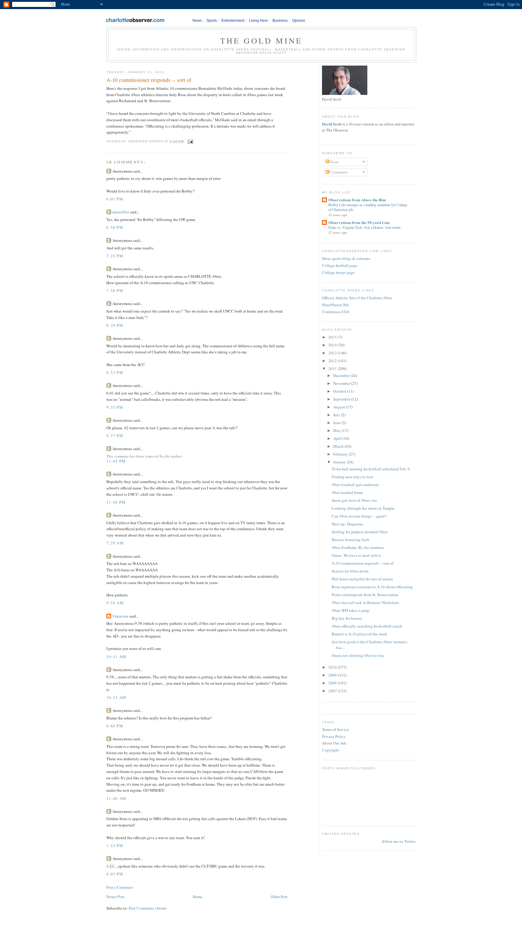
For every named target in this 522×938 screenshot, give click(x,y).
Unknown (120, 616)
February (341, 454)
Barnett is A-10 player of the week (359, 634)
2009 (333, 675)
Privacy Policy (334, 736)
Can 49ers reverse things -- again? (359, 516)
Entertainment (232, 20)
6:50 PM (114, 227)
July (337, 414)
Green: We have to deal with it (356, 555)
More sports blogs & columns (346, 258)
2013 (333, 352)
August (339, 407)
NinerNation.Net (335, 304)
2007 (333, 690)
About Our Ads (334, 743)
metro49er (120, 212)
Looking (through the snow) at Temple (363, 508)
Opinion (298, 20)
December (341, 375)
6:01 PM (114, 199)
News (197, 20)
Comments (338, 172)
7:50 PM (114, 290)
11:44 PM (116, 461)
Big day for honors (347, 618)
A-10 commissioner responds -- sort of (148, 79)
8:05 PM (114, 874)
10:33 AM (116, 697)
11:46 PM (116, 502)
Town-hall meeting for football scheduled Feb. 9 (371, 469)
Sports (211, 20)
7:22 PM (114, 255)
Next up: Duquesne (347, 524)
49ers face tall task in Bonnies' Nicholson (365, 602)
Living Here (258, 20)
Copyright (330, 750)
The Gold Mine (261, 40)
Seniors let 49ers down (350, 571)
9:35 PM (114, 407)
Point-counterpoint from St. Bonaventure (365, 594)
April (338, 438)
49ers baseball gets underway (355, 484)
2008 (333, 683)
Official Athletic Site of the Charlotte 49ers (357, 297)
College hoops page (338, 272)
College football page (339, 265)
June (337, 422)
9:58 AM (115, 602)
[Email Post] (189, 141)
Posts (334, 161)
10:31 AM (116, 656)
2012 (333, 360)
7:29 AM (115, 543)
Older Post (279, 896)
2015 (333, 337)
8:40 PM (114, 726)
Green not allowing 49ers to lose (358, 655)
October (340, 391)
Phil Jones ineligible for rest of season (362, 579)
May (337, 430)
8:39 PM (114, 325)
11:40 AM (116, 798)
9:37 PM (114, 435)
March (339, 446)
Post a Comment (119, 887)
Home (197, 896)
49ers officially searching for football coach (367, 626)
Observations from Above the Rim (357, 200)
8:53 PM (114, 372)
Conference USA (335, 311)
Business (280, 20)
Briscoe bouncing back (350, 539)
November (342, 383)
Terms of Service (335, 729)
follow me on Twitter (399, 841)
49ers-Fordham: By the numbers (358, 547)
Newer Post (115, 896)
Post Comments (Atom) (147, 908)
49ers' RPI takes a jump (350, 610)
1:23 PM (114, 845)
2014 (333, 345)
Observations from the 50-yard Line (359, 222)
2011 (333, 368)
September (342, 399)
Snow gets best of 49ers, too (354, 500)
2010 (333, 667)
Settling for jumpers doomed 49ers (360, 531)
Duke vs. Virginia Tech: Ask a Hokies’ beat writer (364, 227)
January (340, 462)
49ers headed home (347, 492)
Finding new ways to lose (352, 476)
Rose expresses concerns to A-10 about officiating (372, 586)
